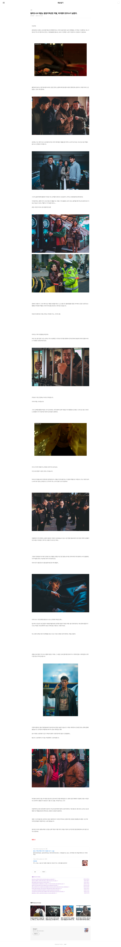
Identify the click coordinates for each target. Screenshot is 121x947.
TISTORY (61, 944)
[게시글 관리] (39, 872)
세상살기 (60, 3)
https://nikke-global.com (39, 859)
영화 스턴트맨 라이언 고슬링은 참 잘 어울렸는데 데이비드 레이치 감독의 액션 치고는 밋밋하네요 (50, 886)
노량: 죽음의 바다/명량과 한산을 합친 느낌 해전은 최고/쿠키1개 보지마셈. (45, 889)
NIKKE (35, 861)
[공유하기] (37, 872)
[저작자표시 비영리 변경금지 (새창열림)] (48, 871)
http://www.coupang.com (39, 848)
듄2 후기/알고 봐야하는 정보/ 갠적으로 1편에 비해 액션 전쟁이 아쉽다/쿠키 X (46, 888)
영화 (32, 876)
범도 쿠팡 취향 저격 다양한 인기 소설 (43, 851)
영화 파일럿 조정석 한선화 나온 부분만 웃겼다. (40, 882)
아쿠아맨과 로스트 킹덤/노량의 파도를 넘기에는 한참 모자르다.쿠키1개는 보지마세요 (48, 891)
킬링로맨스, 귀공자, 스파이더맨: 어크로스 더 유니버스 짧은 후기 (44, 893)
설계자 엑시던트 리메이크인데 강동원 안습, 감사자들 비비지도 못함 (44, 885)
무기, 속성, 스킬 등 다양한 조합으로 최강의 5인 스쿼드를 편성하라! (50, 863)
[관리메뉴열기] (118, 2)
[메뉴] (3, 2)
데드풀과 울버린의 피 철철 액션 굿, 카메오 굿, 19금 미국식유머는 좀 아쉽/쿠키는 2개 (47, 883)
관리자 (65, 944)
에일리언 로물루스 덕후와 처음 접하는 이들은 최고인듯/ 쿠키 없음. (44, 880)
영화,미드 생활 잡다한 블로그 (38, 930)
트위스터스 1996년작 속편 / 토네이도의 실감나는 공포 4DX (43, 879)
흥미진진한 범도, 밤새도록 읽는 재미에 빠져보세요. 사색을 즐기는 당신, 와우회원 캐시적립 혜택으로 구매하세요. (60, 853)
